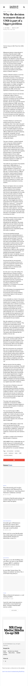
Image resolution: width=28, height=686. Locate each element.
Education (6, 557)
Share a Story (12, 652)
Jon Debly (7, 27)
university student (8, 455)
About (4, 651)
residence (11, 453)
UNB (20, 453)
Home (4, 11)
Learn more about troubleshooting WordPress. (13, 671)
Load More (14, 610)
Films (4, 593)
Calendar (18, 652)
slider (16, 453)
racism (5, 453)
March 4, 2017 (15, 27)
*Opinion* (9, 11)
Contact (5, 652)
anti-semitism (10, 451)
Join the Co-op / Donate (13, 651)
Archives (5, 654)
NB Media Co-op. (11, 643)
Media (4, 485)
